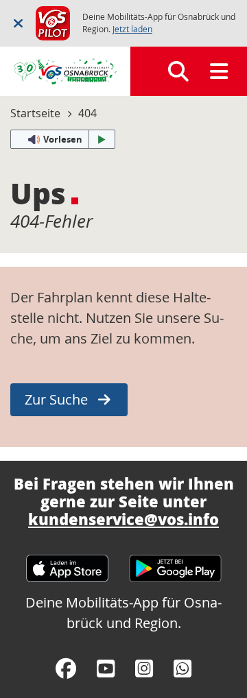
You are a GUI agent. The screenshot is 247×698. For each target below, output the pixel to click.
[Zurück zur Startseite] (65, 71)
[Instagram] (144, 668)
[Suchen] (178, 71)
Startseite (35, 113)
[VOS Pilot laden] (53, 21)
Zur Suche (56, 399)
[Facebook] (66, 668)
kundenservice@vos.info (123, 519)
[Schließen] (18, 23)
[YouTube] (106, 668)
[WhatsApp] (182, 668)
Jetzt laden (132, 29)
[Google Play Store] (175, 562)
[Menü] (219, 71)
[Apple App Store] (67, 562)
